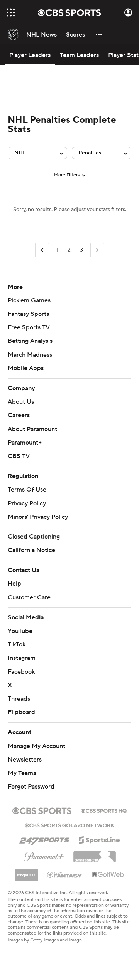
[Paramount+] (44, 855)
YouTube (20, 631)
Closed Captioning (34, 536)
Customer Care (29, 597)
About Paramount (32, 429)
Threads (19, 699)
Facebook (21, 672)
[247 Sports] (44, 838)
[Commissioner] (94, 854)
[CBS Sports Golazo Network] (69, 825)
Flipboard (21, 712)
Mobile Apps (26, 368)
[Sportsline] (99, 839)
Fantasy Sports (28, 314)
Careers (19, 415)
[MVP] (26, 872)
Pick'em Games (29, 300)
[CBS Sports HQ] (104, 810)
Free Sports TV (29, 327)
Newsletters (25, 759)
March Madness (30, 355)
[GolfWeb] (108, 875)
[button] (11, 12)
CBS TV (19, 456)
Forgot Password (31, 786)
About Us (21, 402)
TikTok (16, 644)
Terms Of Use (27, 489)
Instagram (22, 658)
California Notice (31, 550)
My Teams (22, 773)
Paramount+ (25, 442)
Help (14, 583)
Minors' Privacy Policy (38, 517)
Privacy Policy (27, 503)
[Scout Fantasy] (65, 874)
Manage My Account (36, 746)
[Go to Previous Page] (42, 250)
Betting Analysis (30, 341)
